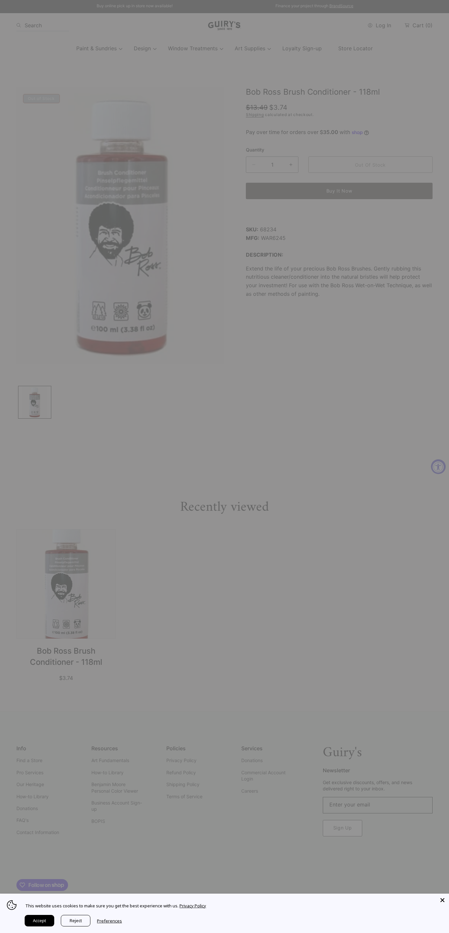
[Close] (442, 900)
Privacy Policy (192, 906)
